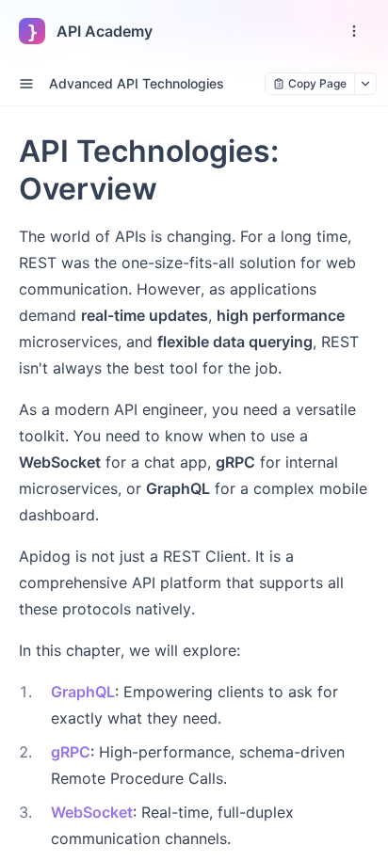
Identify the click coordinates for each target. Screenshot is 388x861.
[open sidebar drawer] (26, 84)
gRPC (70, 751)
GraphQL (83, 691)
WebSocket (92, 812)
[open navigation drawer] (354, 31)
